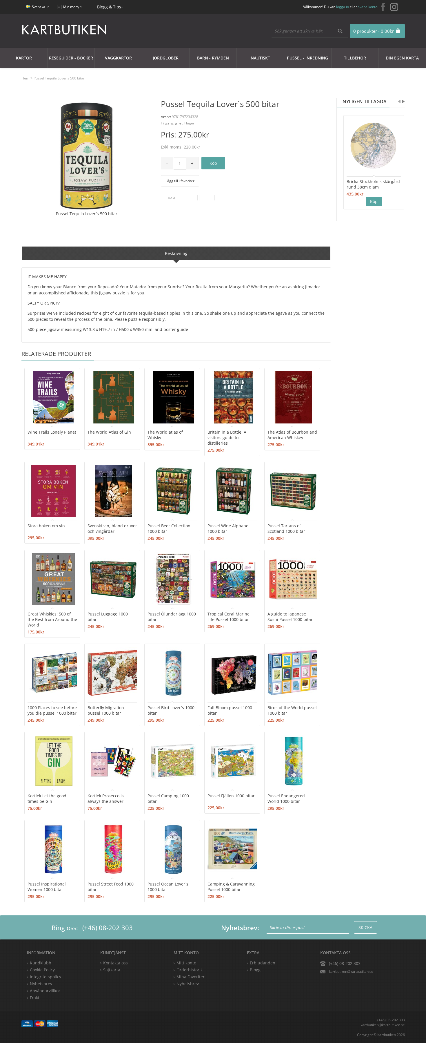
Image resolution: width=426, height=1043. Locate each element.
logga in (342, 6)
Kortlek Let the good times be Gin (47, 798)
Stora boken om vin (46, 525)
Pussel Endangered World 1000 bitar (286, 798)
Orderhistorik (189, 970)
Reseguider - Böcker (71, 58)
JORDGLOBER (166, 58)
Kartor (24, 58)
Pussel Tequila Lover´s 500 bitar (59, 78)
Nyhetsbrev (187, 983)
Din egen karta (402, 58)
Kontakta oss (115, 963)
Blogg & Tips (109, 7)
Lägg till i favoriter (179, 180)
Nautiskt (260, 58)
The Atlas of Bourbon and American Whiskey (292, 434)
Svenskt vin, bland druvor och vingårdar (112, 528)
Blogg (255, 970)
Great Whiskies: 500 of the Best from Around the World (52, 619)
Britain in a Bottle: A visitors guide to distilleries (226, 437)
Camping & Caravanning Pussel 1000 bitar (231, 886)
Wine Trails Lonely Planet (52, 432)
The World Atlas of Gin (109, 432)
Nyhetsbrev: (240, 927)
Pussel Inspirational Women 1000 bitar (47, 886)
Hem (25, 78)
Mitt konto (186, 963)
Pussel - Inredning (307, 58)
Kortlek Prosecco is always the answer (106, 798)
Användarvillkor (45, 990)
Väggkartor (118, 58)
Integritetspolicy (45, 976)
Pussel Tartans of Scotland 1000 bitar (286, 528)
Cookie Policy (42, 970)
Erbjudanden (262, 963)
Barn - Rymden (213, 58)
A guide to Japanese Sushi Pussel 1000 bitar (290, 616)
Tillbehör (355, 58)
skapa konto (367, 6)
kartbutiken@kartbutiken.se (351, 971)
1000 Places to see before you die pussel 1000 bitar (52, 710)
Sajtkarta (111, 970)
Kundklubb (40, 963)
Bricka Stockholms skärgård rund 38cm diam (373, 184)
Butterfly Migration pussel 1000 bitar (106, 710)
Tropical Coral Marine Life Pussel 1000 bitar (228, 616)
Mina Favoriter (190, 976)
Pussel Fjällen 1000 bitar (231, 795)
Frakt (34, 997)
